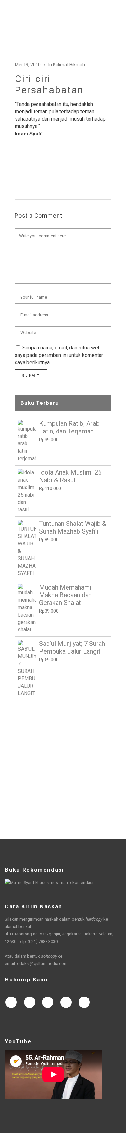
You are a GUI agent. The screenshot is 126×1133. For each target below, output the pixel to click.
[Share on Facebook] (18, 168)
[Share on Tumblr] (59, 168)
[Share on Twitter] (28, 168)
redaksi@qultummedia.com (42, 963)
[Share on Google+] (39, 168)
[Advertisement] (63, 768)
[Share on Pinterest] (70, 168)
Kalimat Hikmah (69, 64)
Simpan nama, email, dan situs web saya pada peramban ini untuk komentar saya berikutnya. (59, 355)
